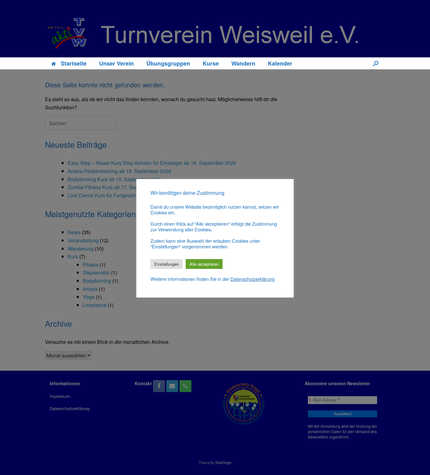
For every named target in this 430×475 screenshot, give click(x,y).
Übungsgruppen (168, 63)
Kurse (211, 63)
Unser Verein (116, 63)
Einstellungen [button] (166, 264)
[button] (375, 63)
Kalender (280, 63)
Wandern (243, 63)
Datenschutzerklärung (252, 279)
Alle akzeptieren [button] (204, 264)
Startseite (74, 63)
